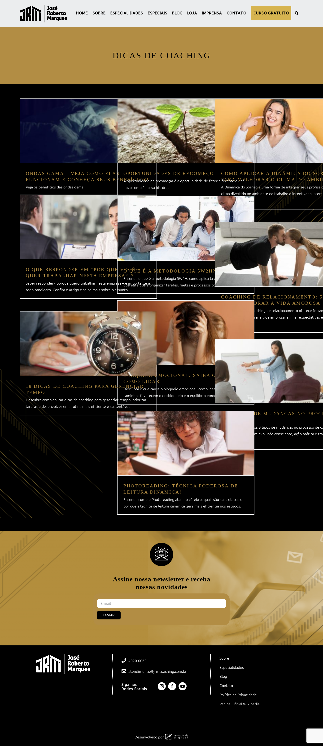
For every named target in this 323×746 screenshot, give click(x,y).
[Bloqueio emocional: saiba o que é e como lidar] (186, 333)
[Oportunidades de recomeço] (186, 131)
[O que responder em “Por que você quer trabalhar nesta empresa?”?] (88, 227)
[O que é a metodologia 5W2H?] (186, 228)
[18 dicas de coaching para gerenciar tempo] (88, 343)
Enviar (108, 615)
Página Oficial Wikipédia (239, 704)
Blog (223, 676)
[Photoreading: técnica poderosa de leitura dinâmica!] (186, 443)
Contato (226, 685)
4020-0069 (137, 661)
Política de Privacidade (238, 695)
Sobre (224, 658)
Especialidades (231, 667)
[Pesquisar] (297, 13)
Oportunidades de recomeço (168, 173)
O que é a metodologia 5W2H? (169, 270)
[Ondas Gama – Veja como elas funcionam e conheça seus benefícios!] (88, 131)
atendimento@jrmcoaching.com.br (157, 671)
